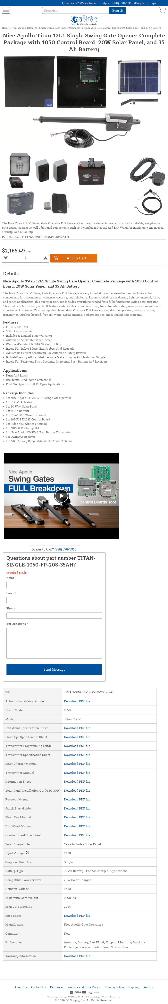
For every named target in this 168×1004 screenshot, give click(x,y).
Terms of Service (108, 997)
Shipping (133, 987)
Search (117, 10)
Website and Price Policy (84, 987)
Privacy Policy (114, 987)
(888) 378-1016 (65, 549)
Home (5, 27)
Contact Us (38, 987)
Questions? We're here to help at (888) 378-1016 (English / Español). (112, 3)
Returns (148, 987)
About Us (20, 987)
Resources (57, 987)
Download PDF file (77, 701)
